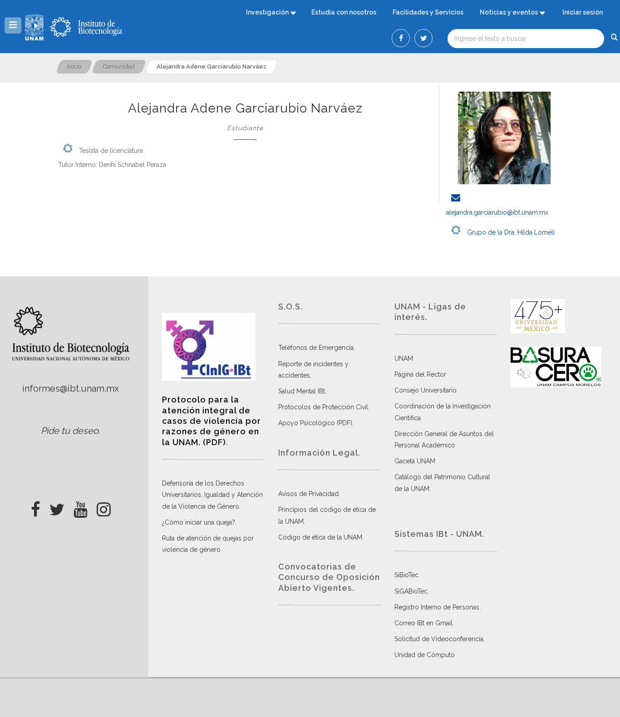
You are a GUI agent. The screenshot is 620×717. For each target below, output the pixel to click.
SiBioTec (406, 575)
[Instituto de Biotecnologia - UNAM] (86, 27)
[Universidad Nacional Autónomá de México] (35, 27)
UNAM (403, 358)
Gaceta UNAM (414, 461)
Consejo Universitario (425, 390)
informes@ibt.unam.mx (70, 388)
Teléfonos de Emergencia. (316, 347)
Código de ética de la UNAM (320, 537)
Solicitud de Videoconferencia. (439, 639)
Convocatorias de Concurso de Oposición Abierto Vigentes (329, 577)
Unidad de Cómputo (424, 654)
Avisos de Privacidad (308, 493)
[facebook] (35, 507)
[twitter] (56, 507)
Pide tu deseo (69, 430)
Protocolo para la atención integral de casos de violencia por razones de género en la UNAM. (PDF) (211, 421)
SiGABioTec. (411, 591)
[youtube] (81, 507)
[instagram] (104, 507)
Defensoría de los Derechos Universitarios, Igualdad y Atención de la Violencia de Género (212, 495)
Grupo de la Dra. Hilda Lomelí (510, 232)
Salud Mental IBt (301, 391)
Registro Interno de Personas (436, 607)
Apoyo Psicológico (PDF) (315, 423)
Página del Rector (420, 374)
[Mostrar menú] (13, 25)
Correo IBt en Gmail (423, 623)
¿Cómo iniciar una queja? (198, 522)
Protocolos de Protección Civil (323, 407)
